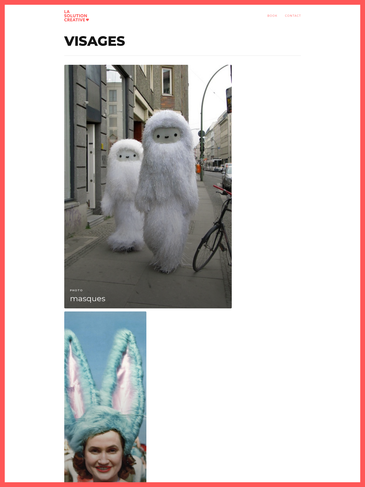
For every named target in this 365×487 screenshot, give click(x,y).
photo (76, 290)
